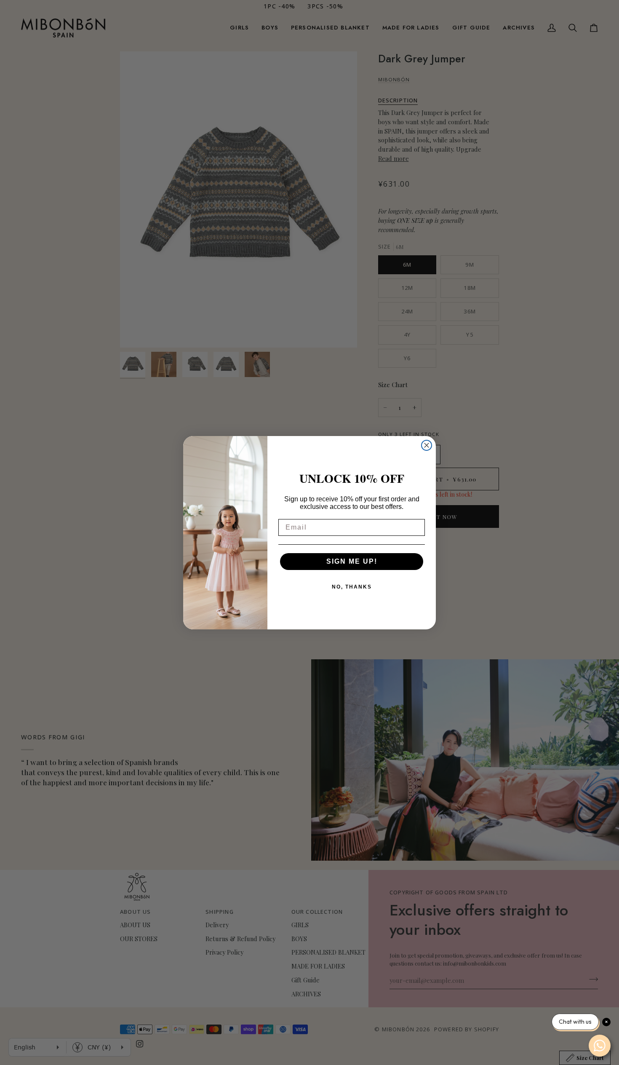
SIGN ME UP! (351, 561)
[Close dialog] (427, 445)
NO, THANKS (352, 587)
